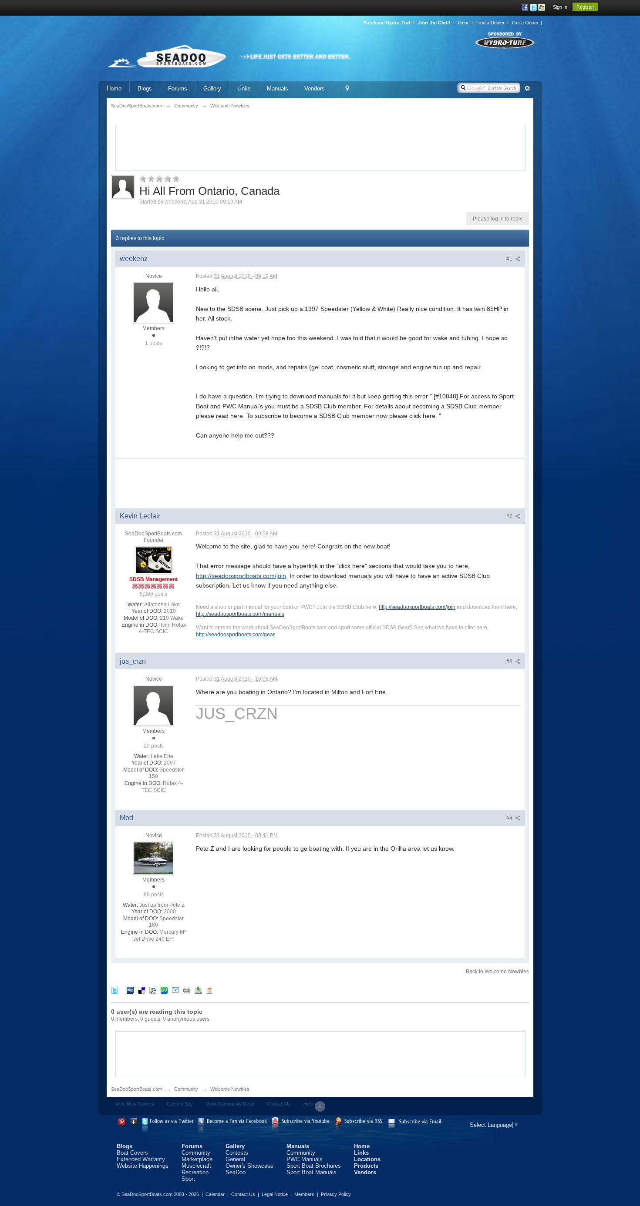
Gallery (212, 88)
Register (585, 7)
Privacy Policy (336, 1194)
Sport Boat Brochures (313, 1166)
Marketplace (197, 1159)
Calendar (215, 1194)
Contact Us (279, 1103)
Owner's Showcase (249, 1166)
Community (186, 1089)
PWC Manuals (304, 1159)
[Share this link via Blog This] (209, 990)
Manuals (277, 88)
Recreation (195, 1172)
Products (366, 1166)
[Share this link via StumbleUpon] (164, 990)
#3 (510, 661)
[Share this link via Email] (175, 990)
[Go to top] (320, 1106)
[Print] (186, 990)
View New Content (134, 1103)
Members (304, 1194)
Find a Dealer (490, 22)
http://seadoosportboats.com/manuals (240, 614)
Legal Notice (275, 1194)
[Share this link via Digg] (130, 990)
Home (114, 88)
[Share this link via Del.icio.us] (141, 990)
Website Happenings (142, 1166)
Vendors (314, 88)
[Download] (198, 990)
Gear (463, 22)
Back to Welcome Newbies (497, 972)
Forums (177, 88)
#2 (510, 516)
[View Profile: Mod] (153, 858)
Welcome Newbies (229, 1089)
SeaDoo (236, 1172)
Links (244, 88)
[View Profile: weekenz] (153, 302)
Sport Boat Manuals (311, 1172)
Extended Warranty (141, 1159)
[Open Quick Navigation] (347, 88)
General (235, 1159)
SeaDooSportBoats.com (136, 1089)
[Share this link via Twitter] (114, 990)
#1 (510, 259)
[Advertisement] (320, 147)
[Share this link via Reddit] (152, 990)
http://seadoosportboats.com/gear (235, 634)
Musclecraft (196, 1166)
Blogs (145, 88)
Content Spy (180, 1103)
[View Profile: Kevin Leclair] (153, 560)
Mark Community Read (229, 1103)
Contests (237, 1152)
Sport (188, 1179)
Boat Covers (132, 1152)
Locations (367, 1159)
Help (308, 1103)
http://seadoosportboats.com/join (241, 575)
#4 (510, 818)
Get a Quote (525, 22)
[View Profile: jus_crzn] (153, 705)
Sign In (560, 7)
